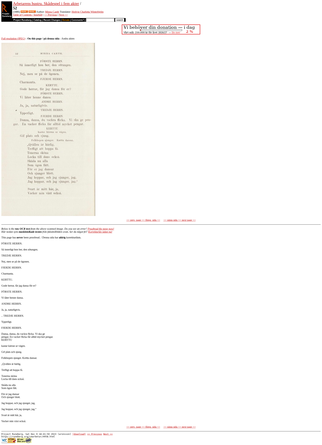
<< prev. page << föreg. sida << (143, 220)
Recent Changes (51, 20)
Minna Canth (52, 11)
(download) (79, 434)
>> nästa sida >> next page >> (180, 220)
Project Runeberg (22, 20)
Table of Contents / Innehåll (27, 14)
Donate (65, 20)
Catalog (37, 20)
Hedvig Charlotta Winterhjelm (87, 11)
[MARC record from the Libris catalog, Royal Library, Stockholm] (24, 11)
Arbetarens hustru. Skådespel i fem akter (46, 3)
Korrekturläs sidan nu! (100, 231)
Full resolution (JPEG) (13, 38)
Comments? (77, 20)
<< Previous (50, 14)
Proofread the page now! (101, 228)
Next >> (63, 14)
